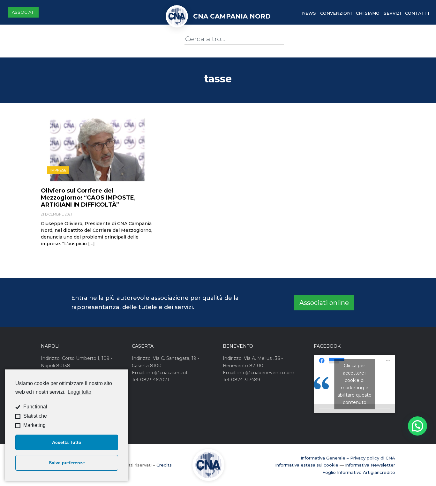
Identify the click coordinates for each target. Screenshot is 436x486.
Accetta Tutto (66, 442)
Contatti (417, 13)
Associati (23, 12)
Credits (164, 464)
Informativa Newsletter (370, 464)
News (309, 13)
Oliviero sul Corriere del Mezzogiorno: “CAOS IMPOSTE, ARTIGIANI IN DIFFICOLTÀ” (88, 197)
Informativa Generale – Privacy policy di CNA (348, 457)
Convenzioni (336, 13)
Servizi (392, 13)
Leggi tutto (79, 392)
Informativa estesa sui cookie (306, 464)
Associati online (324, 303)
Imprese (58, 170)
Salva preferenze (67, 462)
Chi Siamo (368, 13)
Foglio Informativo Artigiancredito (358, 472)
